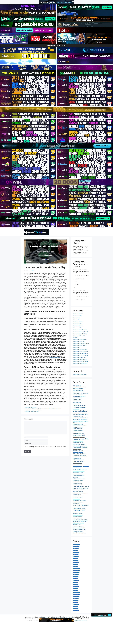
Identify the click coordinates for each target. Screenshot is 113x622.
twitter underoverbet (77, 402)
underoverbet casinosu (76, 431)
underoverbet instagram (78, 459)
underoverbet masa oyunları (77, 467)
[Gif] (56, 109)
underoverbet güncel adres (80, 446)
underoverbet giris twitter (79, 437)
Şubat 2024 (76, 580)
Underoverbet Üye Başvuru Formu (31, 411)
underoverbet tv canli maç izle (79, 506)
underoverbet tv (76, 503)
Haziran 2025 (76, 552)
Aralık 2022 (75, 608)
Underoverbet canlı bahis (78, 422)
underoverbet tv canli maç (81, 505)
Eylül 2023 (75, 590)
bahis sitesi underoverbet (79, 387)
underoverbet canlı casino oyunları (79, 425)
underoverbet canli (84, 417)
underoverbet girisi (79, 435)
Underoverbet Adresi (78, 313)
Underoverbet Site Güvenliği (79, 329)
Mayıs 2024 (76, 574)
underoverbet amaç (76, 409)
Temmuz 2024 (76, 570)
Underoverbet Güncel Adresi (80, 447)
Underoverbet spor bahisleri (79, 500)
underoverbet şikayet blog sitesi (78, 531)
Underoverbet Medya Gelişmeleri (81, 343)
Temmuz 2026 (76, 544)
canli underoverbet (78, 388)
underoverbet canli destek (80, 419)
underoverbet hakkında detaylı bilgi (46, 408)
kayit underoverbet (77, 397)
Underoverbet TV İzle (79, 508)
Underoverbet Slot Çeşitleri (79, 357)
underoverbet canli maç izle (80, 421)
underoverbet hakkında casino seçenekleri (79, 455)
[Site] (28, 79)
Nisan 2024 (75, 576)
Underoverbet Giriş (77, 315)
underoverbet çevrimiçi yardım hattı (78, 526)
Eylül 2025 (75, 550)
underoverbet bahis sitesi (80, 414)
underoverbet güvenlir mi (79, 453)
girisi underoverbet (76, 393)
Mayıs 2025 (75, 554)
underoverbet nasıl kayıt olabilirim (78, 480)
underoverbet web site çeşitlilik (77, 515)
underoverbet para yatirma (78, 484)
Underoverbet (76, 317)
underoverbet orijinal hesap (77, 481)
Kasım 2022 (76, 610)
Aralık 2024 (75, 560)
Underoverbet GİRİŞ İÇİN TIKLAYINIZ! (56, 45)
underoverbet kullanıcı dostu (77, 464)
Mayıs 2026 (76, 548)
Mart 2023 (75, 602)
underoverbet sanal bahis (77, 494)
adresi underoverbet (77, 385)
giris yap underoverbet (78, 394)
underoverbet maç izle (80, 469)
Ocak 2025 (75, 558)
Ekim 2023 (75, 588)
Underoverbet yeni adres (80, 519)
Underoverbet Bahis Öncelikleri (80, 351)
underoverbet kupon (86, 466)
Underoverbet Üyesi (77, 524)
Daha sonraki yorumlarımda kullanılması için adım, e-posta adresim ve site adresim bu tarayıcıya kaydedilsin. (45, 447)
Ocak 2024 (75, 582)
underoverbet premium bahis (78, 489)
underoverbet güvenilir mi (78, 452)
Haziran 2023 (76, 596)
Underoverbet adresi (79, 407)
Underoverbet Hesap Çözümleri (80, 353)
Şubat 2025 (76, 556)
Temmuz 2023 (76, 594)
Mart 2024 (75, 578)
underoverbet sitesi (78, 496)
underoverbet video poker (77, 512)
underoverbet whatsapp (77, 516)
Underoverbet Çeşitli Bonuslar (80, 363)
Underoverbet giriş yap (78, 442)
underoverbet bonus (76, 417)
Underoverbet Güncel (78, 323)
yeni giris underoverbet (79, 533)
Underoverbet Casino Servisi (80, 359)
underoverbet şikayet (79, 529)
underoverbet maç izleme (78, 471)
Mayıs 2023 (76, 598)
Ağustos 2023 (76, 592)
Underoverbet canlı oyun (77, 427)
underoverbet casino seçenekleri (78, 430)
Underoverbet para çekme (80, 488)
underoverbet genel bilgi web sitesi (32, 408)
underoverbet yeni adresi (79, 521)
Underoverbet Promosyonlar (30, 407)
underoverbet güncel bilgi (77, 449)
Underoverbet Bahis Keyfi (79, 341)
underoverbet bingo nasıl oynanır (78, 416)
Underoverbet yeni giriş (78, 523)
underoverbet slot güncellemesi (77, 497)
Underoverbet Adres (79, 405)
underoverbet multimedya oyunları (78, 474)
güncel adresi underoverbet (79, 396)
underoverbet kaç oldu (77, 463)
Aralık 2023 (75, 584)
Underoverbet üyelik (79, 528)
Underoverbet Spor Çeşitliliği (80, 333)
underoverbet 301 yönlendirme (77, 403)
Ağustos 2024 (76, 568)
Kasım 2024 (76, 562)
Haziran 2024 (76, 572)
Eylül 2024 (75, 566)
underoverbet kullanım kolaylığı (77, 466)
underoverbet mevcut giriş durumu (78, 472)
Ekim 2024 (75, 564)
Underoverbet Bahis (80, 411)
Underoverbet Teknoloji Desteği (80, 331)
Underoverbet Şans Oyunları (79, 345)
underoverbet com (78, 433)
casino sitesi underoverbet (78, 390)
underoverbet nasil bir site (79, 478)
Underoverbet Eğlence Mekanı (80, 349)
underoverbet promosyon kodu (80, 492)
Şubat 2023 (76, 604)
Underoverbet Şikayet (78, 321)
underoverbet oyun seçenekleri (77, 483)
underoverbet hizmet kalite (77, 458)
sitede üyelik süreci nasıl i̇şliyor (77, 400)
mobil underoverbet (77, 399)
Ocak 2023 (75, 606)
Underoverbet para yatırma (81, 486)
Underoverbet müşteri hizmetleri (78, 476)
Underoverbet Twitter (79, 510)
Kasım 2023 (76, 586)
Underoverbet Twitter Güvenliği (80, 355)
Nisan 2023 (75, 600)
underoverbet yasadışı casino (77, 518)
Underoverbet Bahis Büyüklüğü (80, 361)
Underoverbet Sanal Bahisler (80, 339)
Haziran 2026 (76, 546)
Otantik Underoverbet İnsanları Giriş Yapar (33, 410)
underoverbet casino (77, 428)
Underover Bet (76, 319)
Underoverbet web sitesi (77, 513)
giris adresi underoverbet (78, 391)
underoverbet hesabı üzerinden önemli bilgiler (80, 456)
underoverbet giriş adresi (78, 441)
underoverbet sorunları (76, 499)
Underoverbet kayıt (57, 408)
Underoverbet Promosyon (78, 491)
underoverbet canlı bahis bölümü (78, 424)
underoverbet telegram (78, 502)
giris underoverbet (84, 393)
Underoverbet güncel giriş (78, 450)
